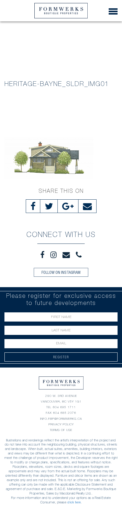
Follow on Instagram (61, 272)
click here (74, 502)
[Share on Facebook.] (33, 206)
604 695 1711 (64, 407)
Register (61, 357)
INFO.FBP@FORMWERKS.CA (61, 418)
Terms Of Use (61, 430)
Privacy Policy (61, 424)
